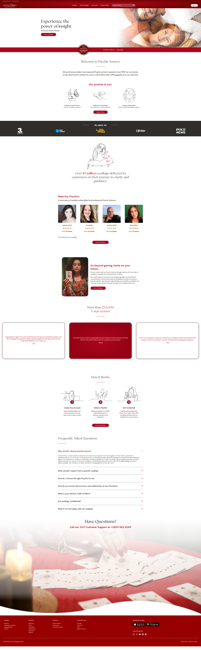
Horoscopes (94, 5)
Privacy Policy (184, 641)
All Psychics (31, 623)
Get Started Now (100, 425)
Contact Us (80, 625)
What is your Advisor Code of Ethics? (74, 493)
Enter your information (71, 411)
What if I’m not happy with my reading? (75, 509)
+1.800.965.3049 (121, 527)
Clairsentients (32, 629)
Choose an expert (96, 411)
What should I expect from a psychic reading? (78, 471)
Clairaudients (32, 627)
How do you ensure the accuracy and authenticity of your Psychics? (88, 486)
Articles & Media (105, 5)
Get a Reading (48, 34)
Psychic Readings (84, 5)
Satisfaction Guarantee (9, 625)
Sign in (194, 5)
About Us (6, 623)
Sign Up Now (100, 112)
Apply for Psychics (81, 629)
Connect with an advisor (128, 411)
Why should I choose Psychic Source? (74, 451)
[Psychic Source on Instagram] (134, 634)
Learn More (120, 49)
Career (30, 625)
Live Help (79, 623)
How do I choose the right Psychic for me (76, 478)
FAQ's (78, 627)
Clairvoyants (32, 630)
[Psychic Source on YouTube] (140, 634)
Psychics (74, 5)
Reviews (6, 629)
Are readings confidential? (69, 501)
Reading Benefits (8, 627)
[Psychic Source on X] (137, 634)
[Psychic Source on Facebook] (146, 634)
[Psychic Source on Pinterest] (143, 634)
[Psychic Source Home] (10, 5)
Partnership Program (58, 627)
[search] (134, 5)
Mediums (31, 632)
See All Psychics (100, 242)
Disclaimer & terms (192, 641)
